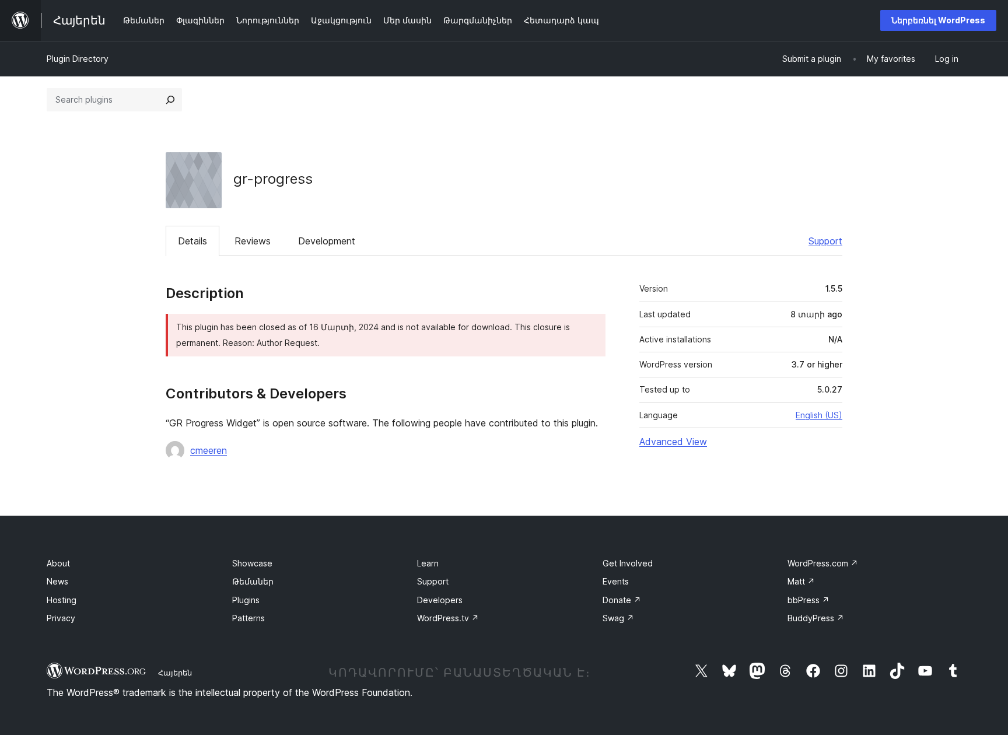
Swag (618, 618)
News (57, 581)
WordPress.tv (448, 618)
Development (326, 241)
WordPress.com (823, 563)
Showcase (252, 563)
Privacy (61, 618)
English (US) (819, 415)
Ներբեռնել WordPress (938, 20)
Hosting (61, 600)
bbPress (809, 600)
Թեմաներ (253, 581)
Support (825, 241)
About (58, 563)
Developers (440, 600)
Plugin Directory (77, 59)
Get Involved (628, 563)
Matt (801, 581)
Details (192, 241)
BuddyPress (816, 618)
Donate (622, 600)
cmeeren (208, 450)
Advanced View (673, 441)
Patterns (248, 618)
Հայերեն (175, 672)
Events (616, 581)
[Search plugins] (170, 99)
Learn (428, 563)
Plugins (246, 600)
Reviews (253, 241)
